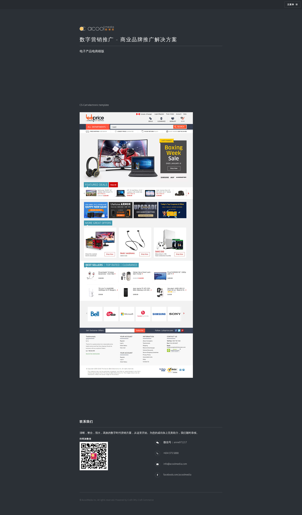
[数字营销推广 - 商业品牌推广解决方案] (97, 29)
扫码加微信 (85, 438)
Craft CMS (132, 499)
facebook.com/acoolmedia (177, 474)
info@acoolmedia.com (175, 463)
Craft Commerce (146, 499)
